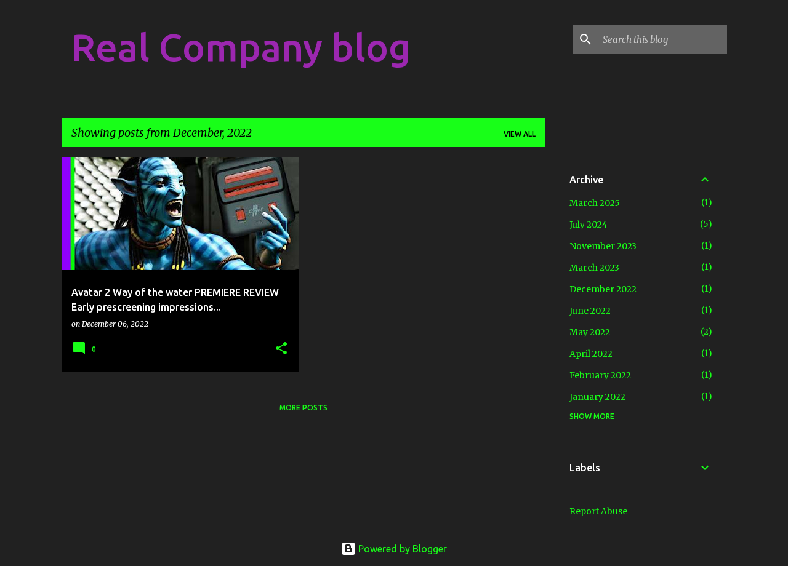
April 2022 (591, 353)
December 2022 (603, 289)
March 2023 (594, 267)
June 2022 (590, 310)
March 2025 (594, 203)
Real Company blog (241, 46)
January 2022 (597, 396)
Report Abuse (598, 511)
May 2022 (589, 332)
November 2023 (603, 246)
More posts (303, 408)
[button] (281, 349)
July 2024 (588, 224)
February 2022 (600, 375)
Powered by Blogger (401, 548)
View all (520, 134)
